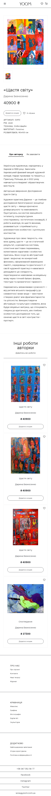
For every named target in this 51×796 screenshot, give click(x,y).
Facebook (25, 775)
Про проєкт (15, 669)
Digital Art (14, 718)
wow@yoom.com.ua (25, 793)
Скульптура (15, 722)
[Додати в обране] (44, 365)
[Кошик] (46, 3)
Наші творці (15, 677)
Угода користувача (18, 751)
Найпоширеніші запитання (21, 747)
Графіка (13, 710)
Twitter (25, 787)
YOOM (25, 4)
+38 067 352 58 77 (25, 769)
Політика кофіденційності (21, 755)
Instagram (25, 781)
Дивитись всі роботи (26, 353)
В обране (31, 113)
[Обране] (42, 3)
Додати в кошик (12, 113)
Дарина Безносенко (16, 96)
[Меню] (5, 3)
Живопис (14, 706)
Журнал (13, 681)
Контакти (14, 673)
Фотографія (15, 714)
